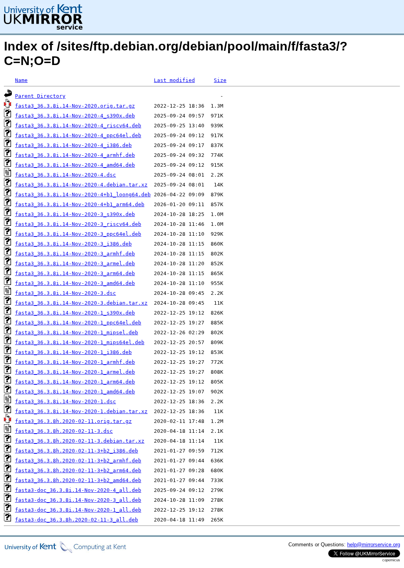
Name (21, 80)
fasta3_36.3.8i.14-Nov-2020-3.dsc (65, 293)
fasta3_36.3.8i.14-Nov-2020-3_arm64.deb (75, 273)
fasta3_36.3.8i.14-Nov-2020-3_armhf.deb (75, 254)
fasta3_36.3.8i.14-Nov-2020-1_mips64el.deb (79, 342)
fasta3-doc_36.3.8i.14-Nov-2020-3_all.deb (78, 500)
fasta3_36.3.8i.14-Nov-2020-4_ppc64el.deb (78, 135)
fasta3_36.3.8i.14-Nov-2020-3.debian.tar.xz (81, 303)
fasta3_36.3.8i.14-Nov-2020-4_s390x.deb (75, 116)
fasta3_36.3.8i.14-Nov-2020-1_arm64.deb (75, 382)
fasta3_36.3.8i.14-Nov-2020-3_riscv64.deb (78, 224)
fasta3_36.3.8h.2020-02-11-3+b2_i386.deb (76, 451)
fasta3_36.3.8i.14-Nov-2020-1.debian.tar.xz (81, 411)
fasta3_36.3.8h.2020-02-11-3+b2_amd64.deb (78, 480)
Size (220, 80)
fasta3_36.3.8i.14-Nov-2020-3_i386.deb (73, 244)
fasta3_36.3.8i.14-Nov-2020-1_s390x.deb (75, 313)
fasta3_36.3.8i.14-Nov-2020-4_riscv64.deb (78, 125)
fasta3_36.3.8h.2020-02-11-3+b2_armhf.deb (78, 461)
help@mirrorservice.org (373, 545)
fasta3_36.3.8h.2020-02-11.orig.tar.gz (73, 421)
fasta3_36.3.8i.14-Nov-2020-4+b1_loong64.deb (83, 194)
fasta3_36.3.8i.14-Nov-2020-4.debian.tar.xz (81, 185)
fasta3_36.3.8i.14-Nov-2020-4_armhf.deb (75, 155)
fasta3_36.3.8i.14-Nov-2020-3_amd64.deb (75, 283)
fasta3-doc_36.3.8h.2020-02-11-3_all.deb (76, 520)
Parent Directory (40, 96)
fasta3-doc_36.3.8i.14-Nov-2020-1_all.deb (78, 510)
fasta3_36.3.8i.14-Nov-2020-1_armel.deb (75, 372)
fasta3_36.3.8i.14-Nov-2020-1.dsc (65, 401)
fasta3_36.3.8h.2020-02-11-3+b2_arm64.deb (78, 470)
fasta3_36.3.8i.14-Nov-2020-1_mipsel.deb (76, 332)
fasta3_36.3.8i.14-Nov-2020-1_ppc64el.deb (78, 323)
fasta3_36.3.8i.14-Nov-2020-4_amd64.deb (75, 165)
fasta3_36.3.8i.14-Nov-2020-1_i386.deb (73, 352)
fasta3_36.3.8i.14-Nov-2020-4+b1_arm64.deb (79, 204)
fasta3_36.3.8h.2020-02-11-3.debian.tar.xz (79, 441)
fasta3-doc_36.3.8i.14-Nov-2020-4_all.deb (78, 490)
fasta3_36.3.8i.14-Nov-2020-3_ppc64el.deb (78, 234)
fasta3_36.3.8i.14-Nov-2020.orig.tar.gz (75, 106)
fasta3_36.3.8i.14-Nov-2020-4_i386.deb (73, 145)
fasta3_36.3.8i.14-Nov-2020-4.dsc (65, 175)
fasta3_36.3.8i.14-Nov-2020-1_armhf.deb (75, 362)
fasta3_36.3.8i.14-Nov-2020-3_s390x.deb (75, 214)
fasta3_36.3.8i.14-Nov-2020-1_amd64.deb (75, 392)
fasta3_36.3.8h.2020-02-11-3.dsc (64, 431)
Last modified (174, 80)
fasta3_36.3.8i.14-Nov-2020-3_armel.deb (75, 263)
